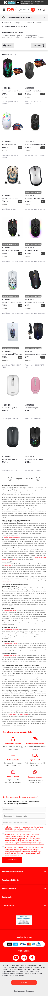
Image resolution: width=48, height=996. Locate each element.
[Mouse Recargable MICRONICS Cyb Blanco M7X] (12, 395)
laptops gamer (6, 582)
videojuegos (7, 565)
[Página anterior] (10, 479)
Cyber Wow (12, 714)
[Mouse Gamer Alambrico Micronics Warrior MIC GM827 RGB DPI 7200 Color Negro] (35, 237)
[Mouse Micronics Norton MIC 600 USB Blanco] (35, 186)
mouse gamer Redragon (11, 629)
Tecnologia (16, 23)
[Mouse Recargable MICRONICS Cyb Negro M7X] (12, 447)
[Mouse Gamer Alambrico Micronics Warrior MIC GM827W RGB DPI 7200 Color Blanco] (12, 289)
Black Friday (24, 714)
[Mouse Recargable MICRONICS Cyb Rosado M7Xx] (35, 395)
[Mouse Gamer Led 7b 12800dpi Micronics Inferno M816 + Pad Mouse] (12, 78)
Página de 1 (23, 479)
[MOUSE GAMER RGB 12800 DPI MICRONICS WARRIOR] (35, 132)
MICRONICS (22, 27)
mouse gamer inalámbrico (12, 537)
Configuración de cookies (24, 991)
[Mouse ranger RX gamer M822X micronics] (12, 341)
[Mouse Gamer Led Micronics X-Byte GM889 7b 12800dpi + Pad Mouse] (12, 132)
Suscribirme (12, 860)
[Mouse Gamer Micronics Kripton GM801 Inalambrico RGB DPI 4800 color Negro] (35, 289)
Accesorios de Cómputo (33, 23)
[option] (24, 2)
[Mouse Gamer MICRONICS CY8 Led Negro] (35, 447)
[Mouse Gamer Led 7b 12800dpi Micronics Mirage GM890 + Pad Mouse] (35, 78)
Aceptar (24, 982)
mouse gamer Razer (10, 610)
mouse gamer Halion (10, 643)
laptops (15, 559)
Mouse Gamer (9, 27)
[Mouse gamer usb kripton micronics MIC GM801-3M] (35, 341)
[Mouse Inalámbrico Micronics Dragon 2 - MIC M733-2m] (12, 186)
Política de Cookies (16, 976)
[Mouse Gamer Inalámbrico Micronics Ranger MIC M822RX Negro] (12, 237)
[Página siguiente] (38, 479)
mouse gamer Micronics (11, 655)
